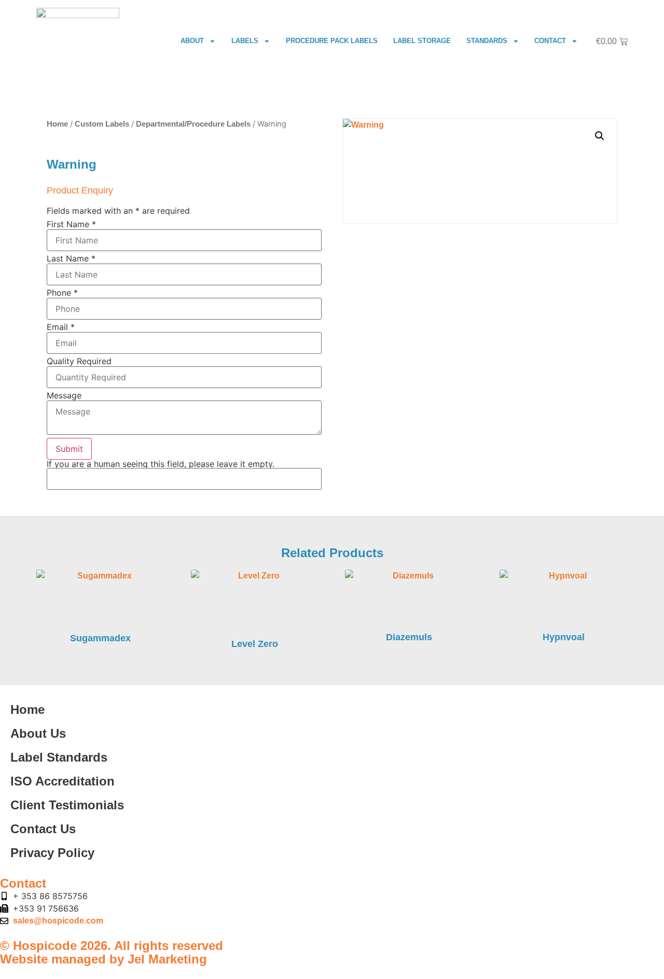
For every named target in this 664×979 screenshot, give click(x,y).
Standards (486, 41)
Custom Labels (102, 124)
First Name (71, 224)
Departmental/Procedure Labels (193, 124)
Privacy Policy (52, 853)
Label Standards (58, 757)
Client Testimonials (67, 805)
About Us (38, 733)
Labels (244, 41)
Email (61, 327)
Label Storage (422, 41)
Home (57, 124)
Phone (62, 292)
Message (64, 395)
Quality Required (79, 361)
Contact (550, 41)
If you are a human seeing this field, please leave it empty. (160, 464)
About (192, 41)
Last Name (71, 258)
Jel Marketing (167, 959)
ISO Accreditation (62, 781)
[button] (599, 136)
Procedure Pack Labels (332, 41)
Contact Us (43, 829)
